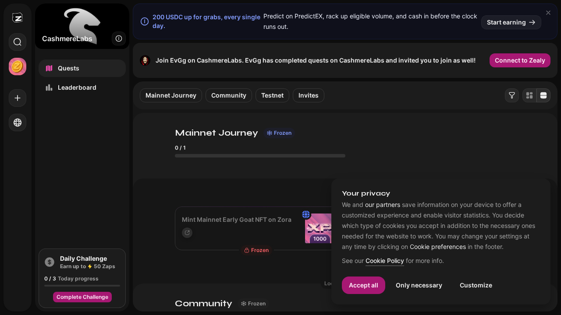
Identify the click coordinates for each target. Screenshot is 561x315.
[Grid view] (529, 95)
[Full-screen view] (543, 95)
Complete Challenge (82, 297)
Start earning (506, 22)
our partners (382, 205)
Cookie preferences (438, 247)
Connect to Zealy (520, 60)
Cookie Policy (385, 261)
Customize (476, 285)
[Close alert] (548, 13)
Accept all (363, 285)
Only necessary (419, 285)
